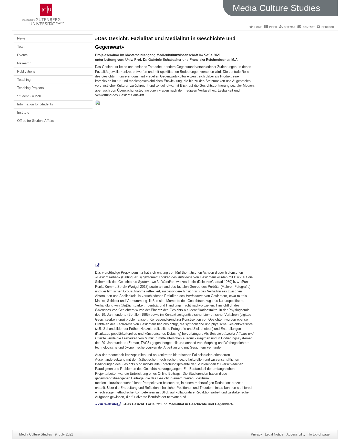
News (21, 38)
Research (24, 63)
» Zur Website (106, 404)
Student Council (29, 96)
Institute (23, 112)
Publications (26, 71)
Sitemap (289, 27)
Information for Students (35, 104)
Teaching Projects (30, 88)
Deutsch (328, 27)
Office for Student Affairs (35, 121)
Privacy (256, 434)
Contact (309, 27)
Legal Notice (274, 434)
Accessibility (295, 434)
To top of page (319, 434)
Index (273, 27)
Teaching (23, 80)
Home (258, 27)
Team (21, 46)
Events (22, 55)
